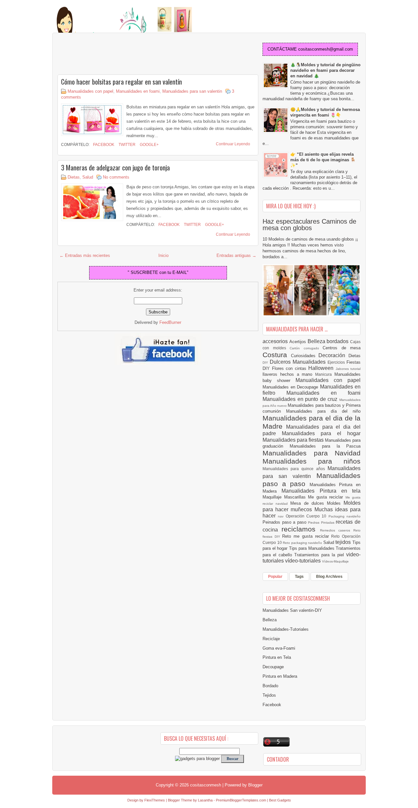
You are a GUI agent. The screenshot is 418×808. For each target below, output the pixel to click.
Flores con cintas (290, 368)
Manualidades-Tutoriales (286, 629)
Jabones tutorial (348, 369)
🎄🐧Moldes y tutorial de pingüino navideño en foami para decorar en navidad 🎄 (325, 70)
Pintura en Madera (280, 676)
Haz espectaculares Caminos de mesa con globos (309, 224)
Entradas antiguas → (236, 255)
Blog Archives (329, 576)
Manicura (324, 374)
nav (281, 516)
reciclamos (300, 529)
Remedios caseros (337, 530)
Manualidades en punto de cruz (301, 399)
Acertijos (298, 341)
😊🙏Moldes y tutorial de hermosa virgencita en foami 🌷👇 (325, 112)
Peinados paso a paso (285, 522)
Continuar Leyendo (233, 144)
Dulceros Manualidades (299, 362)
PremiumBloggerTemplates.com (241, 800)
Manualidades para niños (312, 461)
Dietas (74, 177)
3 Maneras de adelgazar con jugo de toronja (115, 167)
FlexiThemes (154, 800)
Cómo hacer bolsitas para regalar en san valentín (121, 81)
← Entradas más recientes (84, 255)
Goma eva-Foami (279, 648)
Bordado (270, 685)
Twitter (127, 144)
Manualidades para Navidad (312, 453)
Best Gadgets (280, 800)
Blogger (255, 785)
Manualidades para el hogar (321, 433)
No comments (116, 177)
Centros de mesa (342, 347)
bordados (338, 341)
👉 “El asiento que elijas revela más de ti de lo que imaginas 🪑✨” (323, 160)
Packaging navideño (345, 516)
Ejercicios (337, 362)
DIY (266, 362)
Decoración (333, 355)
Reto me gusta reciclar (306, 536)
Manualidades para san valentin (192, 91)
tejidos (343, 542)
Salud (87, 177)
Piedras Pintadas (322, 522)
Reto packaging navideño (303, 543)
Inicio (163, 255)
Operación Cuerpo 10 (307, 516)
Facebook (103, 144)
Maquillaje (273, 497)
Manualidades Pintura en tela (321, 491)
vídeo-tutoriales (303, 560)
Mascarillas (296, 497)
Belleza (317, 341)
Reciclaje (271, 638)
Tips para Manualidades (312, 548)
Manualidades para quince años (295, 469)
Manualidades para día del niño (323, 411)
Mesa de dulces (308, 503)
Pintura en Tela (277, 657)
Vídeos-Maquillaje (335, 561)
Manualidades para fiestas (294, 440)
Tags (299, 576)
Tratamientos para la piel (320, 554)
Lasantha (205, 800)
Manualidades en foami (138, 91)
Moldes (335, 503)
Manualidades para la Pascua (325, 446)
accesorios (276, 341)
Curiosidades (305, 355)
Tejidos (269, 695)
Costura (277, 354)
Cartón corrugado (306, 348)
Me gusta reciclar (327, 497)
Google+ (149, 144)
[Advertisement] (109, 54)
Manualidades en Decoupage (291, 387)
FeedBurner (170, 322)
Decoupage (273, 666)
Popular (275, 576)
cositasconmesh (205, 785)
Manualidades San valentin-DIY (292, 610)
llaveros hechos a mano (289, 374)
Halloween (322, 368)
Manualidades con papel (90, 91)
